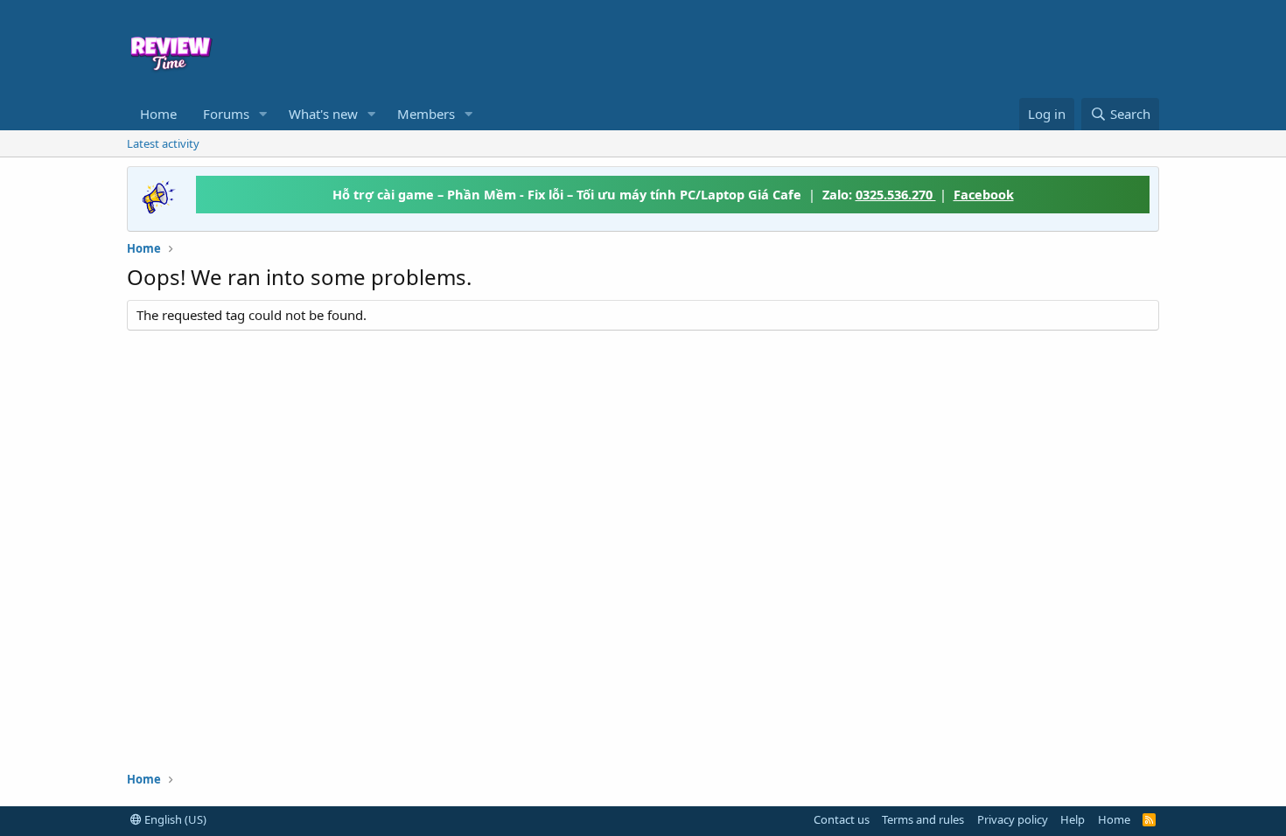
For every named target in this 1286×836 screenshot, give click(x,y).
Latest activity (163, 143)
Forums (226, 113)
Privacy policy (1012, 819)
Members (426, 113)
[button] (263, 114)
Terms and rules (923, 819)
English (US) (174, 819)
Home (158, 113)
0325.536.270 (896, 194)
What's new (323, 113)
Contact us (842, 819)
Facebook (984, 194)
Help (1072, 819)
